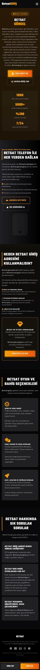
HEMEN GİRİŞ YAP (21, 81)
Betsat (9, 4)
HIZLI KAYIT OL (22, 73)
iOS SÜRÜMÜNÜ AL (17, 207)
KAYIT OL (29, 666)
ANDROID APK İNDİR (17, 200)
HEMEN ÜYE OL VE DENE (20, 353)
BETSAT (20, 637)
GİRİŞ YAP (10, 666)
